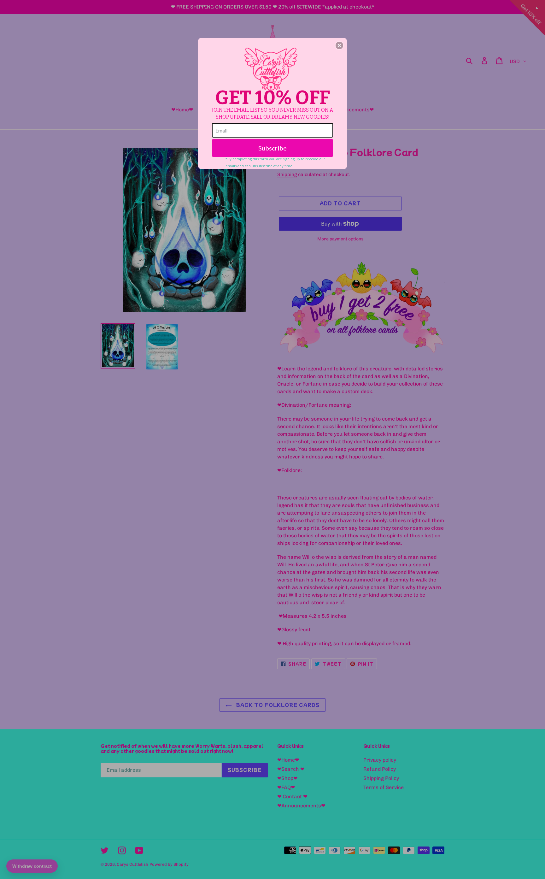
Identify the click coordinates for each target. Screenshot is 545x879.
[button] (339, 45)
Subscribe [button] (272, 148)
